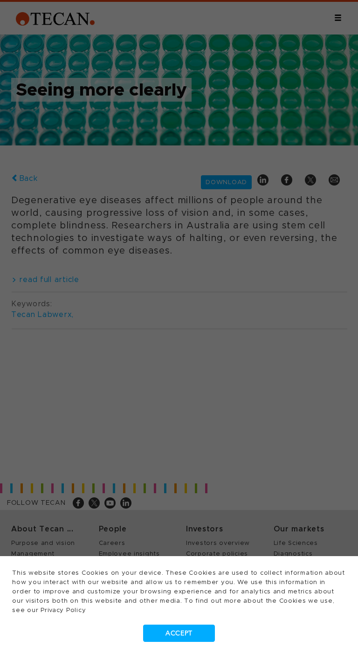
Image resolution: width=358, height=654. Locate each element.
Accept (179, 633)
